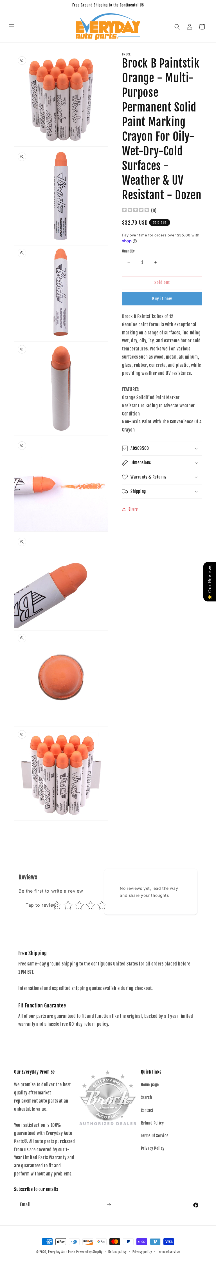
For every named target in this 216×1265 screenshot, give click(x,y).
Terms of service (169, 1252)
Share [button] (133, 509)
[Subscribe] (109, 1204)
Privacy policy (142, 1252)
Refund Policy (152, 1123)
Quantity (128, 251)
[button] (12, 27)
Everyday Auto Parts (61, 1252)
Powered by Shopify (89, 1252)
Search (146, 1097)
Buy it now (162, 298)
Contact (147, 1110)
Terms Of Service (154, 1135)
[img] (135, 211)
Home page (150, 1084)
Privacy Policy (153, 1148)
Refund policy (117, 1252)
